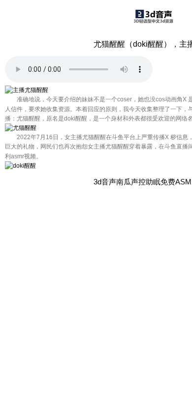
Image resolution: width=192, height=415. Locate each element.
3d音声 (105, 182)
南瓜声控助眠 (138, 182)
